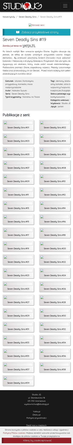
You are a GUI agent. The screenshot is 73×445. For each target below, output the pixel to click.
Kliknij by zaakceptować (37, 440)
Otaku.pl (37, 414)
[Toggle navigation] (65, 5)
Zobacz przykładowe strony (39, 32)
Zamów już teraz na (12, 45)
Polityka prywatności (36, 418)
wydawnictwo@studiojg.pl (36, 404)
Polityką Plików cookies (14, 433)
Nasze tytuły (9, 16)
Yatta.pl (36, 411)
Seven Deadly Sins (27, 16)
